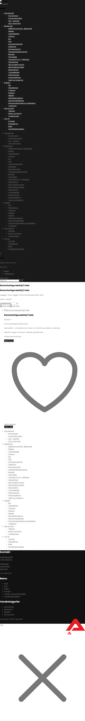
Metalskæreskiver (15, 98)
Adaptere (12, 46)
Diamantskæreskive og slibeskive (21, 103)
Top (1, 625)
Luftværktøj (9, 13)
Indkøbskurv (9, 274)
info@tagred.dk (6, 557)
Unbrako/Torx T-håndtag (18, 59)
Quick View (8, 427)
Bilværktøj (8, 26)
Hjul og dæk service (16, 65)
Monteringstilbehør (16, 101)
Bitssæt (11, 54)
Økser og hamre (15, 113)
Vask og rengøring (15, 80)
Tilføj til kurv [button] (9, 341)
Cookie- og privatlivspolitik (15, 594)
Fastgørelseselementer (17, 52)
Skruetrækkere (14, 77)
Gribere (11, 36)
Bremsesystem (14, 49)
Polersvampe (13, 75)
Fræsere (11, 90)
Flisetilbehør (13, 88)
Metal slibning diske (16, 67)
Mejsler (11, 31)
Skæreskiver (13, 70)
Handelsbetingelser (16, 129)
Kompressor (13, 16)
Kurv (6, 586)
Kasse (6, 271)
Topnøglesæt (13, 72)
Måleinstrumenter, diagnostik (20, 28)
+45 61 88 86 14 (6, 560)
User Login (4, 278)
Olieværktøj (13, 62)
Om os (6, 119)
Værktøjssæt (13, 34)
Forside (3, 295)
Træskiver (12, 106)
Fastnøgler (12, 57)
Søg (21, 281)
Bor (9, 39)
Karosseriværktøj (15, 44)
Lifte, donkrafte (14, 23)
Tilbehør (11, 111)
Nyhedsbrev (13, 124)
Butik (10, 126)
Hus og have (9, 108)
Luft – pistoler (13, 21)
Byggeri (7, 83)
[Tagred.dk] (4, 1)
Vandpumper (13, 116)
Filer (10, 41)
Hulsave (11, 93)
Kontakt (11, 121)
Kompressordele (15, 18)
